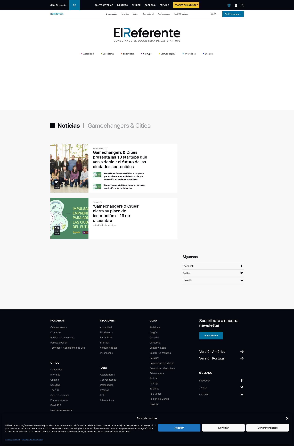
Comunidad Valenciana (162, 368)
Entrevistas (128, 54)
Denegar (223, 427)
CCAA (213, 14)
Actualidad (88, 54)
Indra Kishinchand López (104, 225)
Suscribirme (211, 335)
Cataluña (154, 357)
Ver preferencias (268, 427)
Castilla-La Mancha (160, 352)
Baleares (154, 388)
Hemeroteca (56, 14)
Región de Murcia (159, 398)
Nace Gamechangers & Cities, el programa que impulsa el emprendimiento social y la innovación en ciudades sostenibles (124, 176)
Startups (147, 54)
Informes (122, 5)
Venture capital (168, 54)
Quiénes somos (58, 327)
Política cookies (12, 439)
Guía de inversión (59, 395)
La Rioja (154, 383)
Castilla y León (158, 347)
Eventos (125, 14)
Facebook (188, 265)
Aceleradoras (164, 14)
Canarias (154, 337)
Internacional (148, 14)
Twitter (186, 273)
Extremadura (157, 373)
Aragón (154, 332)
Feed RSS (55, 405)
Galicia (153, 378)
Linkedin (187, 280)
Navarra (154, 403)
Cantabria (155, 342)
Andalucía (155, 327)
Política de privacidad (32, 439)
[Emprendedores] (236, 5)
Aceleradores (107, 374)
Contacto (55, 332)
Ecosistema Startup (186, 5)
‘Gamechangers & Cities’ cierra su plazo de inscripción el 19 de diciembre (116, 213)
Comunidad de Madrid (162, 363)
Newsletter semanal (61, 410)
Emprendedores (59, 400)
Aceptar (179, 427)
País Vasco (155, 393)
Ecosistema (108, 54)
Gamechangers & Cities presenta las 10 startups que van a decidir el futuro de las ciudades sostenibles (120, 159)
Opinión (136, 5)
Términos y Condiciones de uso (67, 347)
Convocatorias (104, 5)
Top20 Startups (181, 14)
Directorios (56, 369)
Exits (135, 14)
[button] (287, 418)
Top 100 (55, 389)
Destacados (111, 14)
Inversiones (190, 54)
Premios (164, 5)
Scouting (150, 5)
